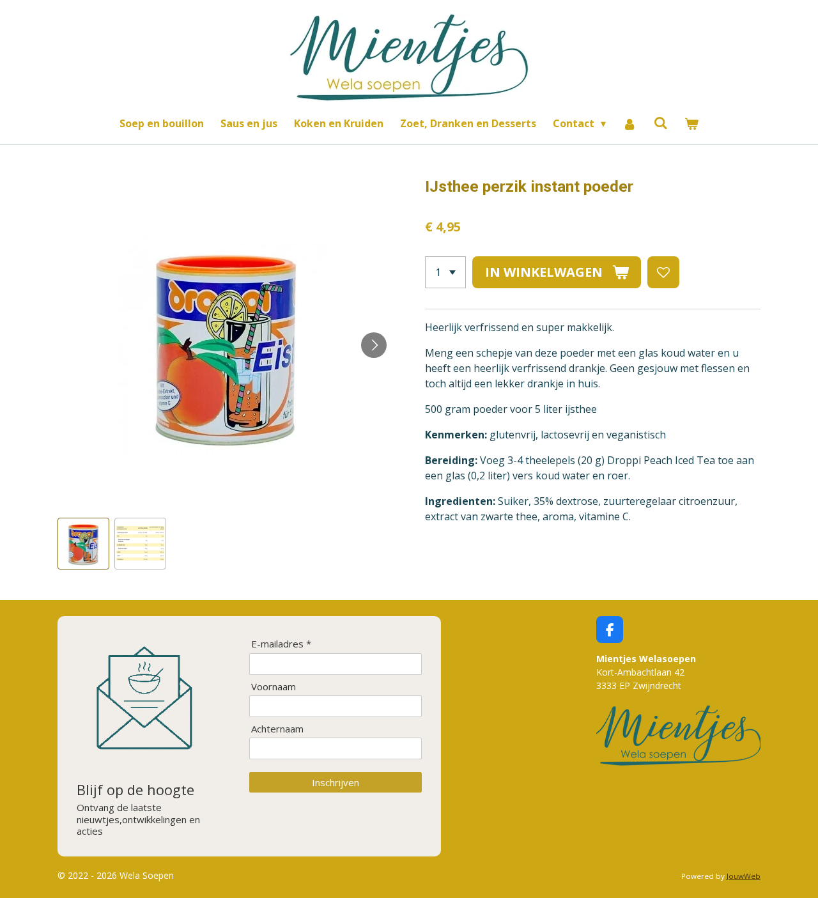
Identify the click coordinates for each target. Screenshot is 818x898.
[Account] (629, 123)
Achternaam (277, 729)
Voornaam (273, 687)
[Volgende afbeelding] (374, 345)
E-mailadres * (281, 644)
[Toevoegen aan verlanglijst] (663, 272)
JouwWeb (743, 876)
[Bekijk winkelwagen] (691, 123)
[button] (83, 543)
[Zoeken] (660, 122)
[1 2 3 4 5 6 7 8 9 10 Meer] (445, 272)
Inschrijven (335, 782)
